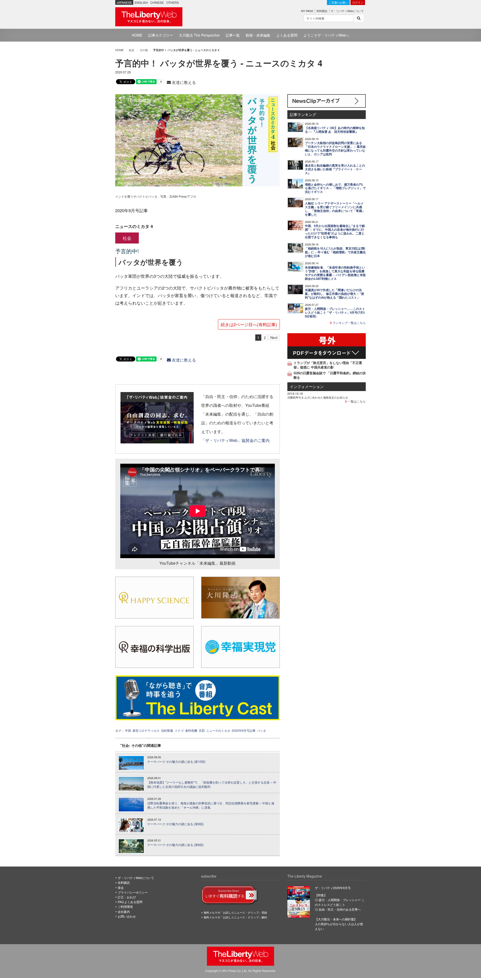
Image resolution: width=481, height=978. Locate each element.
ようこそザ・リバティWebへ (326, 35)
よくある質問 (286, 35)
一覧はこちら (356, 401)
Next (274, 337)
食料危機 (191, 730)
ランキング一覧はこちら (349, 322)
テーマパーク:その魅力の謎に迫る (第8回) (175, 845)
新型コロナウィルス (146, 730)
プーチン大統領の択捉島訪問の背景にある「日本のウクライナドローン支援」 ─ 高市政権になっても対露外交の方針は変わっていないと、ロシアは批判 (335, 148)
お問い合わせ (127, 916)
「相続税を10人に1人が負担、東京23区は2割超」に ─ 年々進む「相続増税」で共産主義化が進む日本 (335, 252)
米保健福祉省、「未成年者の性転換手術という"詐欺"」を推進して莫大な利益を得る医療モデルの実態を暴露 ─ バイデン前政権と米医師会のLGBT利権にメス (335, 273)
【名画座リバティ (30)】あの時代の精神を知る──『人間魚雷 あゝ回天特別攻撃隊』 (335, 130)
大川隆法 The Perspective (199, 35)
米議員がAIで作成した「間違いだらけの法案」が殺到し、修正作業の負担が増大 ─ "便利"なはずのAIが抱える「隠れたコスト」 (334, 294)
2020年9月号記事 (244, 730)
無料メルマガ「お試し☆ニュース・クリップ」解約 (235, 917)
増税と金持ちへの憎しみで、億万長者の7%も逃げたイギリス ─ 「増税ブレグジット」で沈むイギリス (335, 188)
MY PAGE (307, 11)
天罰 (202, 730)
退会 (121, 887)
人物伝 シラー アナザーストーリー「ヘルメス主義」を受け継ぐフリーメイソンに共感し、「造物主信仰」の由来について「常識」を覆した (335, 209)
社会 (131, 50)
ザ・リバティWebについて (347, 11)
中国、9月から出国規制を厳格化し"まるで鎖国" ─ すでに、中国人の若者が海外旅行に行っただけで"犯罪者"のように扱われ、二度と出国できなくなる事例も (335, 231)
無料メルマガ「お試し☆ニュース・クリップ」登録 (235, 912)
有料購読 (321, 11)
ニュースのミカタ (218, 730)
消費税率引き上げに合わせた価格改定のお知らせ (317, 397)
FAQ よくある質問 (130, 902)
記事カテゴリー (160, 35)
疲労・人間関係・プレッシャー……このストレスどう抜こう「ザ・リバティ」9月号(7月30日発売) (335, 312)
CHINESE (157, 2)
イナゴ (179, 730)
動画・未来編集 (258, 35)
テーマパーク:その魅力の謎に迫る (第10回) (176, 762)
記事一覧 (233, 35)
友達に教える (183, 82)
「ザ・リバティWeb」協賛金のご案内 (235, 440)
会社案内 (124, 911)
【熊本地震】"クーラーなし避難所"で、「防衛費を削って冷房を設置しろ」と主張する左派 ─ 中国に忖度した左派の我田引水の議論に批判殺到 (211, 784)
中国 (128, 730)
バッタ (261, 730)
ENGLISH (141, 2)
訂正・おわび (127, 897)
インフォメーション (307, 386)
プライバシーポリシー (133, 892)
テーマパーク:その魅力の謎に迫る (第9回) (175, 824)
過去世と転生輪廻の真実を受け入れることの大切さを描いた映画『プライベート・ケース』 (335, 169)
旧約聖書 (167, 730)
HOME (137, 35)
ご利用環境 (125, 906)
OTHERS (172, 2)
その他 (144, 50)
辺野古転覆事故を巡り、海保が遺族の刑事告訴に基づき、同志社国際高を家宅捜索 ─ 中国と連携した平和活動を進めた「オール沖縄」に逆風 (210, 805)
